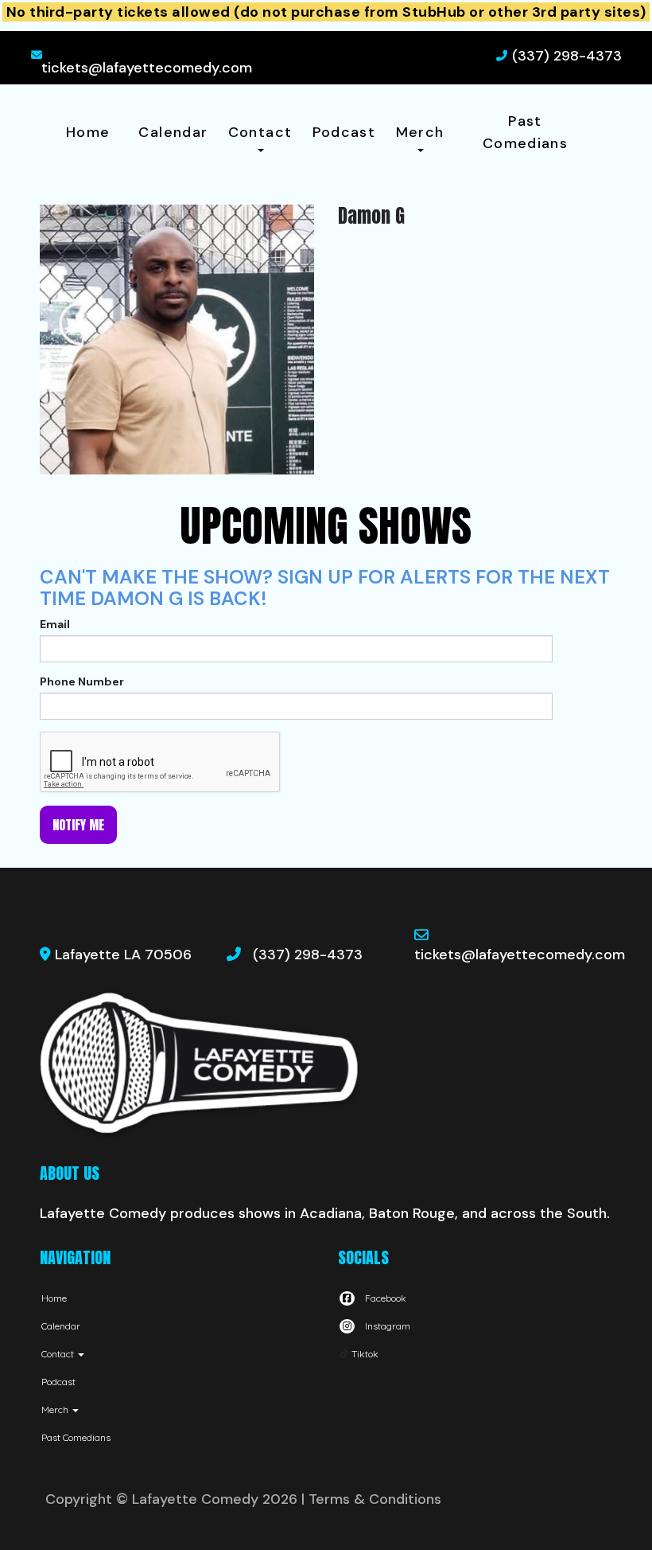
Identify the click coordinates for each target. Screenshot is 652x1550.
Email (55, 624)
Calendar (173, 132)
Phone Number (82, 681)
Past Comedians (525, 132)
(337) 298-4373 (567, 55)
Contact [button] (260, 132)
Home (88, 132)
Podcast (344, 132)
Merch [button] (420, 132)
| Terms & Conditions (371, 1499)
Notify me (78, 824)
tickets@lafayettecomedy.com (146, 67)
